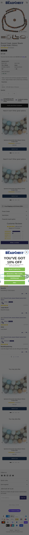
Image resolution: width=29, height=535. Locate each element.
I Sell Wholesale (14, 278)
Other (14, 282)
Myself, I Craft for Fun (14, 269)
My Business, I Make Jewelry (14, 273)
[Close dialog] (26, 252)
